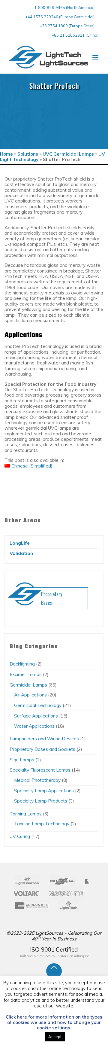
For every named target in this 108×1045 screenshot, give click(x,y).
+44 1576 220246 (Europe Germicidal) (59, 16)
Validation (21, 553)
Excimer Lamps (26, 674)
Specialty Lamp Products (40, 801)
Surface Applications (36, 716)
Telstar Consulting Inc (72, 956)
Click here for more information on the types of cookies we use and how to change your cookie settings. (54, 1022)
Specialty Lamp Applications (44, 791)
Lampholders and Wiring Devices (44, 739)
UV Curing (20, 836)
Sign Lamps (22, 760)
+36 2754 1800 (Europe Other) (67, 25)
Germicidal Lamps (28, 685)
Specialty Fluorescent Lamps (40, 770)
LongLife (20, 543)
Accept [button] (55, 1036)
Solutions (27, 154)
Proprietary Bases (51, 598)
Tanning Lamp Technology (41, 824)
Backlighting (22, 664)
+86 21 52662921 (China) (75, 35)
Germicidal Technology (38, 705)
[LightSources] (48, 57)
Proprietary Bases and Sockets (42, 749)
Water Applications (34, 726)
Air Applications (30, 695)
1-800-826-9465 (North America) (64, 7)
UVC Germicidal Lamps (68, 154)
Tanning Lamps (26, 814)
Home (6, 154)
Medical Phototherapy (37, 780)
